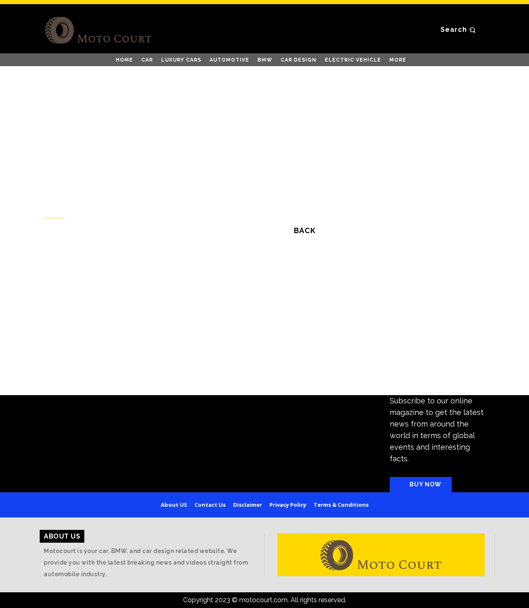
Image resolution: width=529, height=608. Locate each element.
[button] (459, 29)
